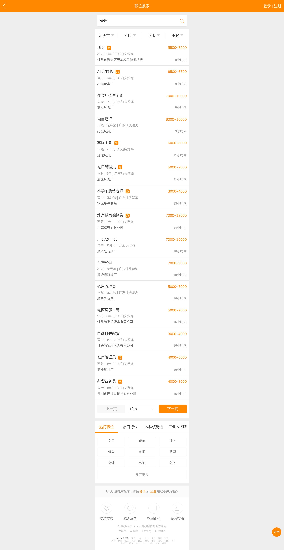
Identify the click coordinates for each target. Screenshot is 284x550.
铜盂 (166, 541)
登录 (143, 491)
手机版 (123, 531)
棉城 (147, 541)
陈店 (133, 541)
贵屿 (160, 541)
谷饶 (153, 541)
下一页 (172, 409)
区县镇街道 (154, 427)
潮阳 (160, 538)
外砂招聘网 (120, 538)
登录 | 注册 (272, 6)
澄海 (166, 538)
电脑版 (134, 531)
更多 (142, 475)
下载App (146, 531)
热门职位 (106, 427)
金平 (133, 538)
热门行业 (130, 427)
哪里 (164, 543)
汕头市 (104, 35)
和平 (173, 541)
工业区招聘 (177, 427)
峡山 (127, 541)
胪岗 (120, 541)
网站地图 (160, 531)
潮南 (153, 538)
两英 (140, 541)
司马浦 (123, 543)
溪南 (131, 543)
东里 (151, 543)
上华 (144, 543)
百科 (157, 543)
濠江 (147, 538)
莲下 (137, 543)
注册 (153, 491)
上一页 (111, 409)
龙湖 (140, 538)
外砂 (113, 541)
